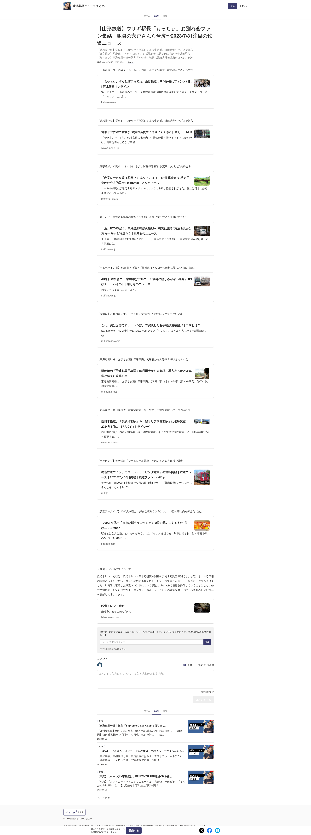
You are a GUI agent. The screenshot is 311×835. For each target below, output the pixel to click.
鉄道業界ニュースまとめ (89, 6)
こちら (123, 648)
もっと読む (103, 798)
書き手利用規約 (70, 825)
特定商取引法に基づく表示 (127, 825)
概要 (165, 15)
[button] (99, 665)
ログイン (244, 6)
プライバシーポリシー (104, 825)
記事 (156, 15)
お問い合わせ (147, 825)
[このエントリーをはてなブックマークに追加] (217, 830)
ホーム (147, 15)
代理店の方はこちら (189, 825)
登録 (233, 5)
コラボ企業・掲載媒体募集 (166, 825)
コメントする (203, 699)
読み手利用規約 (86, 825)
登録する (134, 830)
